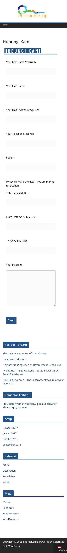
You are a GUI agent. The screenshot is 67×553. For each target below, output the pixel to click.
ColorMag (58, 541)
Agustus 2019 (10, 427)
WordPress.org (11, 519)
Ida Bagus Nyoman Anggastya (20, 403)
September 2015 (12, 444)
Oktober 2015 (10, 439)
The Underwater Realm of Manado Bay (25, 353)
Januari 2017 (9, 433)
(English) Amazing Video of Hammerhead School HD (32, 364)
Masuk (6, 502)
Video (6, 482)
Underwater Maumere (15, 359)
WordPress (14, 546)
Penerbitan (9, 476)
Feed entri (8, 507)
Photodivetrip (30, 541)
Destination (9, 470)
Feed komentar (11, 513)
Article (6, 465)
